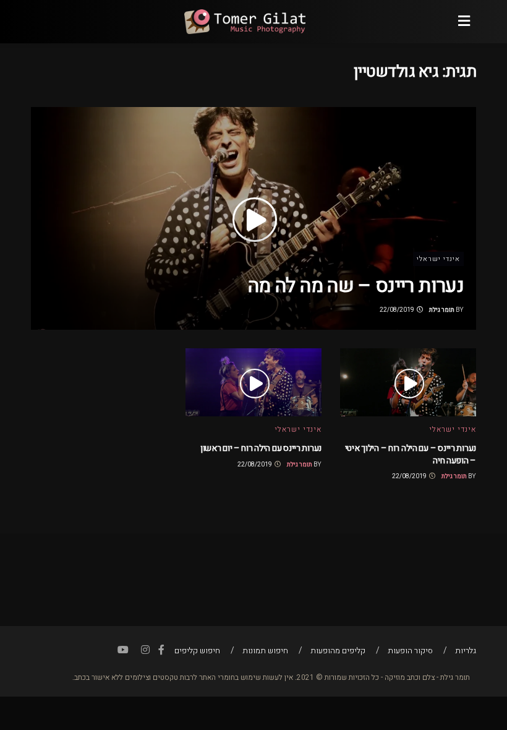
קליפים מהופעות (337, 650)
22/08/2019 (397, 310)
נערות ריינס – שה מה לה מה (356, 285)
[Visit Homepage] (244, 21)
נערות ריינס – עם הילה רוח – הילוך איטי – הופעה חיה (410, 454)
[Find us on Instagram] (145, 650)
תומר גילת (441, 310)
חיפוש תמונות (265, 650)
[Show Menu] (464, 21)
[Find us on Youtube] (123, 650)
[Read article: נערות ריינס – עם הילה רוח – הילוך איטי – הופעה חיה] (408, 382)
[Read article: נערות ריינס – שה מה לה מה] (253, 218)
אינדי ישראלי (438, 259)
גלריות (465, 650)
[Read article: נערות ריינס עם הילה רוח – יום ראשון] (253, 382)
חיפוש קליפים (197, 650)
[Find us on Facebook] (161, 650)
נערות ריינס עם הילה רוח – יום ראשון (261, 448)
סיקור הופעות (410, 650)
